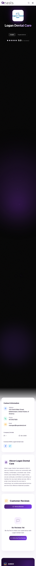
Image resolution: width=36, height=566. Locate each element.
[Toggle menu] (33, 3)
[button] (18, 40)
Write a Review (19, 506)
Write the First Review (19, 538)
